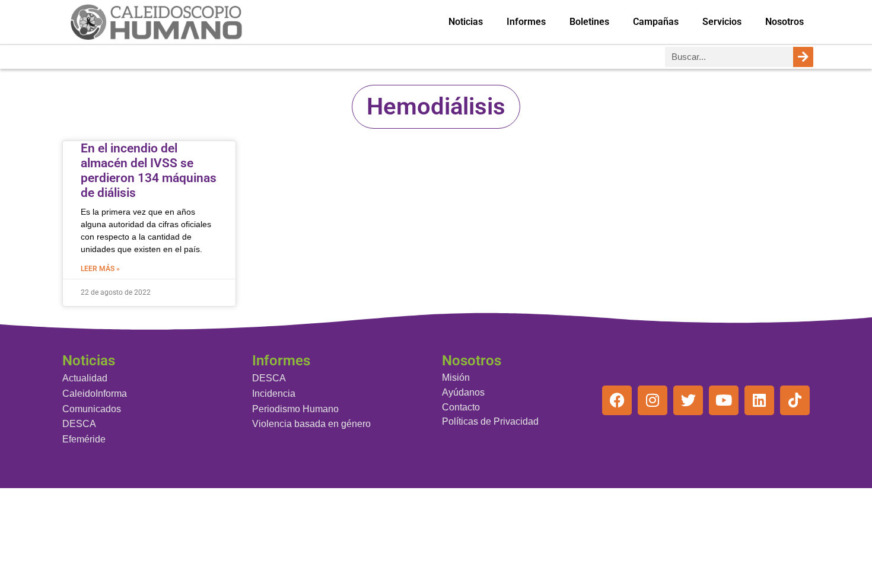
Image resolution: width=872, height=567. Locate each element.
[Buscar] (803, 57)
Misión (456, 377)
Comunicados (91, 409)
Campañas (656, 21)
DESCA (79, 424)
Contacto (461, 407)
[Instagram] (652, 400)
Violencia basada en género (311, 424)
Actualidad (84, 378)
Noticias (465, 21)
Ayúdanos (463, 392)
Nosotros (784, 21)
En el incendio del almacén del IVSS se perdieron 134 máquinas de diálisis (149, 170)
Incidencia (273, 393)
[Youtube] (724, 400)
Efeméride (84, 439)
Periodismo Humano (295, 409)
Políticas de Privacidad (490, 421)
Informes (526, 21)
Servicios (721, 21)
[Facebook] (617, 400)
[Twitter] (688, 400)
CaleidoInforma (94, 393)
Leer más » (100, 269)
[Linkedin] (759, 400)
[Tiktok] (795, 400)
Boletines (589, 21)
